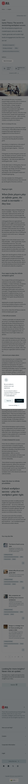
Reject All (9, 401)
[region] (14, 392)
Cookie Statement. (10, 395)
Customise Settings (14, 405)
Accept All (19, 401)
